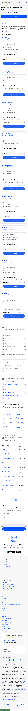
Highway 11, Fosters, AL (10, 398)
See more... (4, 31)
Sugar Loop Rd (5, 23)
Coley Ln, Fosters (6, 463)
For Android (4, 588)
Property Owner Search (6, 624)
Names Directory (5, 630)
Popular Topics (5, 608)
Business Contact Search (7, 590)
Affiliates (3, 606)
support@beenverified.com (10, 640)
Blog (2, 577)
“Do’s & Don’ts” (12, 689)
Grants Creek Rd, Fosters (8, 476)
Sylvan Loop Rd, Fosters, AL (11, 384)
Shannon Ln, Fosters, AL (10, 389)
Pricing (3, 568)
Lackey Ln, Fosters (6, 467)
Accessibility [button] (4, 704)
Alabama (15, 22)
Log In (18, 2)
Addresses (10, 22)
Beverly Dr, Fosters (6, 490)
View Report (14, 16)
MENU (24, 2)
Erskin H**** (9, 414)
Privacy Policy (13, 699)
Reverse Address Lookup (7, 622)
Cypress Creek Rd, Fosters (8, 458)
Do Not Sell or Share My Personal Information (11, 604)
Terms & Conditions (21, 689)
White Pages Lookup (6, 628)
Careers (3, 573)
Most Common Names (6, 610)
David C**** (9, 423)
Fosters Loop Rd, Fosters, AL (11, 387)
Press (3, 575)
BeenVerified (4, 22)
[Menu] (26, 2)
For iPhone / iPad (5, 584)
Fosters (19, 22)
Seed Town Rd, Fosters (7, 485)
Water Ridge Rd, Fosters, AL (11, 392)
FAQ (2, 602)
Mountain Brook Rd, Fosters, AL (11, 395)
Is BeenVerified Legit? (6, 566)
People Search (4, 616)
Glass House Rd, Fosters (7, 472)
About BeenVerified (5, 564)
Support (3, 596)
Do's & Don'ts (4, 600)
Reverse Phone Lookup (6, 618)
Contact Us (4, 598)
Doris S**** (8, 418)
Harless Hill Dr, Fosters (7, 481)
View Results (14, 63)
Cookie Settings (5, 709)
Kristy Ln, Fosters (6, 449)
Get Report (20, 414)
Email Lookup (4, 620)
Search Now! (14, 528)
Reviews (3, 571)
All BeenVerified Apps (6, 582)
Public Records (5, 626)
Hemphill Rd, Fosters (7, 454)
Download (11, 584)
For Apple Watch (5, 586)
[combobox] (14, 12)
